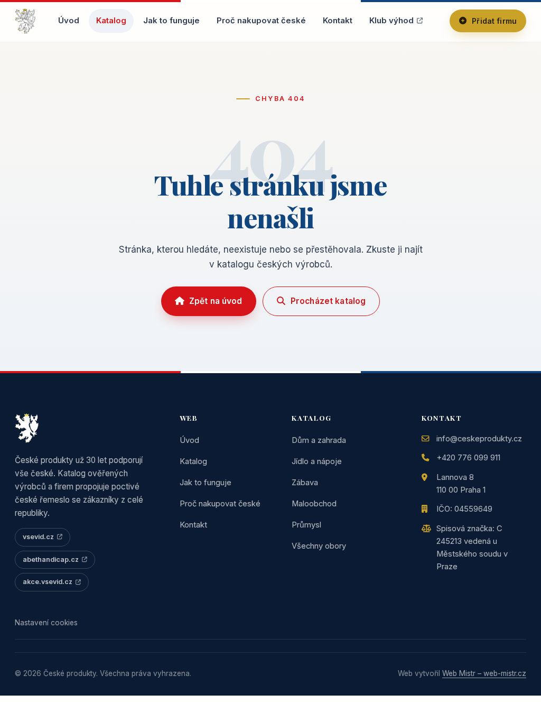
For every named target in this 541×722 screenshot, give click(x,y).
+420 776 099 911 (468, 457)
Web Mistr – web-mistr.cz (484, 673)
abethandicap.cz (51, 559)
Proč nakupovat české (261, 20)
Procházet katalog (328, 301)
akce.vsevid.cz (47, 582)
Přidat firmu (494, 20)
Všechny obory (319, 546)
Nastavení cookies (46, 622)
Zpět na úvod (215, 301)
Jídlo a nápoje (317, 461)
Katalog (111, 20)
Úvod (68, 20)
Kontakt (337, 20)
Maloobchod (314, 503)
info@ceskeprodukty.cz (479, 438)
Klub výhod (391, 20)
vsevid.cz (38, 537)
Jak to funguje (171, 20)
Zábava (305, 482)
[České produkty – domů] (25, 21)
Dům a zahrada (319, 440)
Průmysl (306, 525)
